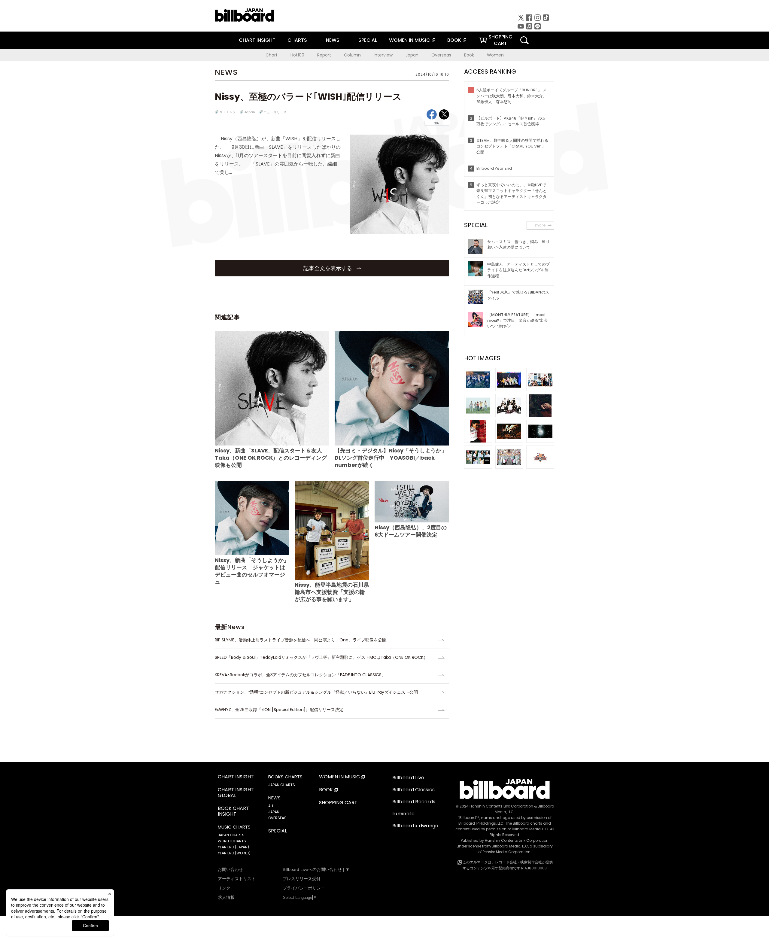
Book (469, 55)
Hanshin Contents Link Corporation (501, 806)
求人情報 (226, 897)
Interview (383, 55)
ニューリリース (275, 112)
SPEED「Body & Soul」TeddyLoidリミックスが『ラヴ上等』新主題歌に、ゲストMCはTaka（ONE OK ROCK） (321, 657)
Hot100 (297, 55)
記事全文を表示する (328, 268)
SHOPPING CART (338, 803)
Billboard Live (408, 777)
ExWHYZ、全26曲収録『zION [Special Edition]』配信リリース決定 (279, 710)
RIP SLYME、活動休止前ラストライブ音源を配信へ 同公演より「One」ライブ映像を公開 (300, 640)
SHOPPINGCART (500, 40)
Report (324, 55)
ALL (271, 805)
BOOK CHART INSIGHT (233, 811)
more (540, 225)
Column (352, 55)
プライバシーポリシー (304, 888)
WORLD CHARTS (232, 841)
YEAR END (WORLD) (234, 853)
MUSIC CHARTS (234, 827)
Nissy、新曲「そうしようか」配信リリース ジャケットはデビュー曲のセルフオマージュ (252, 571)
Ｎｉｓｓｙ (227, 112)
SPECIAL (367, 40)
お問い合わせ (230, 869)
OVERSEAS (277, 817)
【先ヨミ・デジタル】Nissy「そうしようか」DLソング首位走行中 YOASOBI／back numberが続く (391, 457)
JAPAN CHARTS (231, 835)
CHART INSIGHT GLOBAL (236, 792)
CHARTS (297, 40)
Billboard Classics (413, 789)
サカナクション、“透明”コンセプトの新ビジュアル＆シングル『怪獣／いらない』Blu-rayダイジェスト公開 (316, 692)
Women (495, 55)
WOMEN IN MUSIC (409, 40)
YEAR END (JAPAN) (233, 847)
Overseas (441, 55)
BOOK (454, 40)
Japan (412, 55)
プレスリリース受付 (302, 878)
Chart (272, 55)
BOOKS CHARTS (285, 777)
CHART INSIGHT (257, 40)
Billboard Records (413, 801)
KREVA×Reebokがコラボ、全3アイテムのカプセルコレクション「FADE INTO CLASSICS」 (300, 675)
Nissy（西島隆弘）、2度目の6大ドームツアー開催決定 (411, 531)
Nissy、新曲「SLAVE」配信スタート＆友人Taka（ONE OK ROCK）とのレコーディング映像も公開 (271, 457)
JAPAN (273, 811)
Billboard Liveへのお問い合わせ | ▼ (316, 869)
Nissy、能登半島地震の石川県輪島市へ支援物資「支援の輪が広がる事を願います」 (332, 592)
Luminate (403, 813)
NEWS (332, 40)
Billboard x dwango (415, 825)
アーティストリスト (237, 878)
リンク (224, 888)
